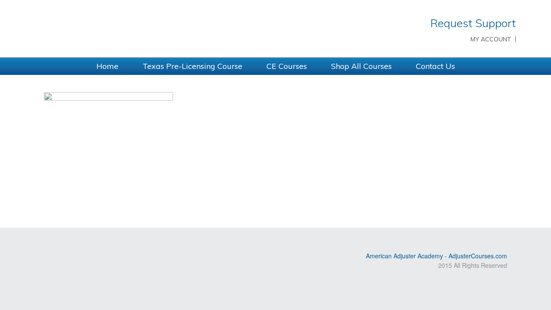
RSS (49, 241)
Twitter (74, 241)
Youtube (61, 241)
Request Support (473, 23)
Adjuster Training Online (150, 28)
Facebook (86, 241)
